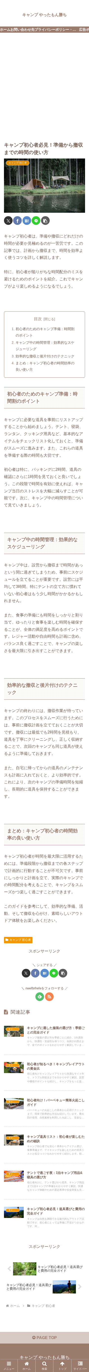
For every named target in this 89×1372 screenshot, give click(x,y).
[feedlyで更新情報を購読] (39, 996)
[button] (45, 220)
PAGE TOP (46, 1338)
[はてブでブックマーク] (26, 220)
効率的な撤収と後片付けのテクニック (45, 356)
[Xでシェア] (8, 220)
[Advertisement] (44, 83)
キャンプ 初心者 (20, 940)
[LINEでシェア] (36, 220)
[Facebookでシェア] (17, 220)
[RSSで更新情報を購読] (49, 996)
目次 (38, 319)
